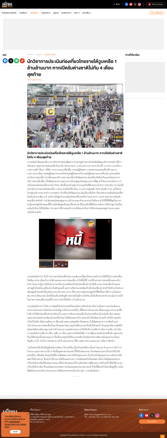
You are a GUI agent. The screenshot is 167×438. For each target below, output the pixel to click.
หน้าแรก (30, 54)
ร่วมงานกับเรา (152, 421)
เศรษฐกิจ (33, 13)
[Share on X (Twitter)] (10, 60)
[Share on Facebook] (5, 60)
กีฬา (76, 13)
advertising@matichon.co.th (100, 414)
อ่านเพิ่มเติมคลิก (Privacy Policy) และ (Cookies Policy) (15, 424)
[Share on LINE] (16, 60)
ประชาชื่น (85, 13)
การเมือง (22, 13)
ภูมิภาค (56, 13)
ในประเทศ (45, 13)
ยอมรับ (15, 431)
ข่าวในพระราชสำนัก (9, 13)
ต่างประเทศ (65, 13)
